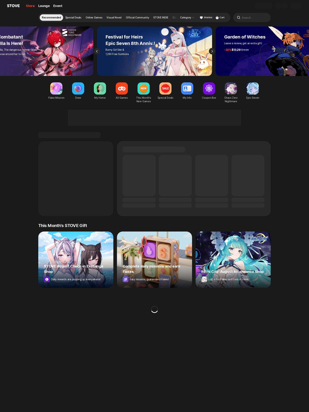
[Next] (212, 51)
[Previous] (97, 51)
